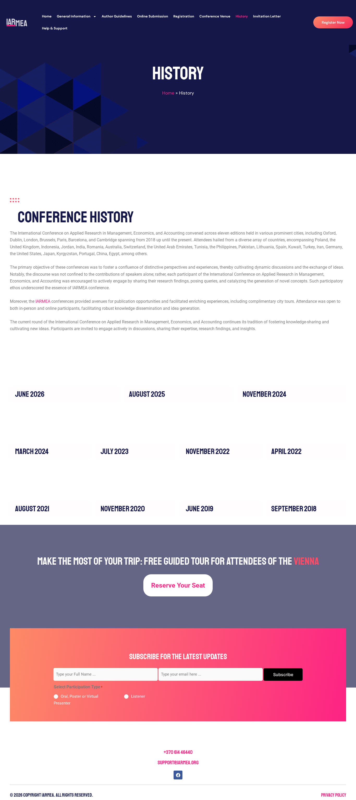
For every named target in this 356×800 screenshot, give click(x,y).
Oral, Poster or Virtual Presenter (76, 699)
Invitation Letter (267, 16)
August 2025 (147, 394)
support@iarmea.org (178, 762)
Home (47, 16)
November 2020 (123, 509)
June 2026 (30, 394)
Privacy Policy (333, 795)
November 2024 (264, 394)
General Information (73, 16)
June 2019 (199, 509)
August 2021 (32, 509)
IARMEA (42, 301)
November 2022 (208, 451)
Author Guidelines (117, 16)
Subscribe (283, 674)
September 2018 (293, 509)
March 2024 (32, 451)
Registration (183, 16)
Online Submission (152, 16)
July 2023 (114, 451)
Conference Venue (214, 16)
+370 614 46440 (178, 752)
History (242, 16)
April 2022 (286, 451)
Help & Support (54, 28)
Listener (138, 696)
